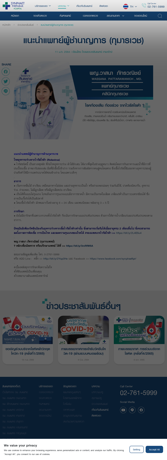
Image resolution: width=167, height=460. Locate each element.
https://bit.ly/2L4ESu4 (129, 233)
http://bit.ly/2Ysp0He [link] (55, 258)
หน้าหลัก (6, 25)
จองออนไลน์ (45, 415)
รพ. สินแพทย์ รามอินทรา (14, 398)
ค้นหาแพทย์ (44, 403)
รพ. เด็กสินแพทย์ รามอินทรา (16, 403)
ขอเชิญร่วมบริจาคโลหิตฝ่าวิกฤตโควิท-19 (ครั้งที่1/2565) (28, 351)
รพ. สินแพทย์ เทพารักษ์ (13, 415)
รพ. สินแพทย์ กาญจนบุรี (14, 433)
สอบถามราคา (45, 409)
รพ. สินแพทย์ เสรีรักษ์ (13, 409)
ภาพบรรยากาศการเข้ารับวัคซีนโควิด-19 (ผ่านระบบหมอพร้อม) (83, 351)
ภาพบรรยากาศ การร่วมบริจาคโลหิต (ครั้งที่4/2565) (139, 351)
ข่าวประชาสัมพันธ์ (26, 25)
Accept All (154, 449)
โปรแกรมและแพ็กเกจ (72, 398)
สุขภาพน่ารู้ (97, 398)
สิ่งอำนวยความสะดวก (73, 421)
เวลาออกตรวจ (46, 392)
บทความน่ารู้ (97, 392)
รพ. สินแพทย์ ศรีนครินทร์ (14, 427)
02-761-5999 (156, 6)
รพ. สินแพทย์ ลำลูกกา (12, 421)
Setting (136, 449)
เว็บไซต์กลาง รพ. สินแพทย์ (15, 392)
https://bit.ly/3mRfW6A (79, 245)
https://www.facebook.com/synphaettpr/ (113, 258)
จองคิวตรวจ (45, 398)
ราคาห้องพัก (69, 409)
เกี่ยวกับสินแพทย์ (100, 409)
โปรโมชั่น (67, 403)
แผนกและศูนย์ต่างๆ (72, 392)
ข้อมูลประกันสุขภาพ (72, 415)
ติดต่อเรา (96, 415)
